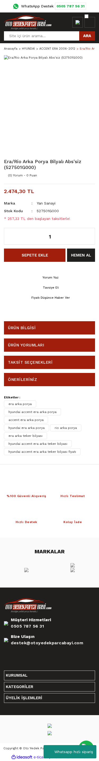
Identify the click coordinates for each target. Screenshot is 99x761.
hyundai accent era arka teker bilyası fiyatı (42, 452)
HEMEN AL (81, 255)
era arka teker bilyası (25, 436)
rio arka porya (66, 428)
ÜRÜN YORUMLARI (26, 345)
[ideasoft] (21, 757)
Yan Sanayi (46, 203)
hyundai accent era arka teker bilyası (37, 444)
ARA (87, 35)
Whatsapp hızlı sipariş (73, 752)
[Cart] (89, 22)
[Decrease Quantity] (11, 236)
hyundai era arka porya (26, 428)
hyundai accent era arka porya (32, 412)
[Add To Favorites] (79, 175)
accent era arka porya (26, 420)
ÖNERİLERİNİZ (22, 379)
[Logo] (27, 22)
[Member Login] (77, 22)
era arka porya (20, 404)
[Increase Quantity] (88, 236)
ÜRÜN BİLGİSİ (22, 327)
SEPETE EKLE (35, 255)
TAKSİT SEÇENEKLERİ (30, 362)
